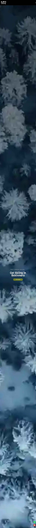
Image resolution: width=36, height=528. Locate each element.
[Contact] (34, 525)
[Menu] (35, 2)
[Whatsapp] (34, 522)
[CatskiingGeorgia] (3, 2)
